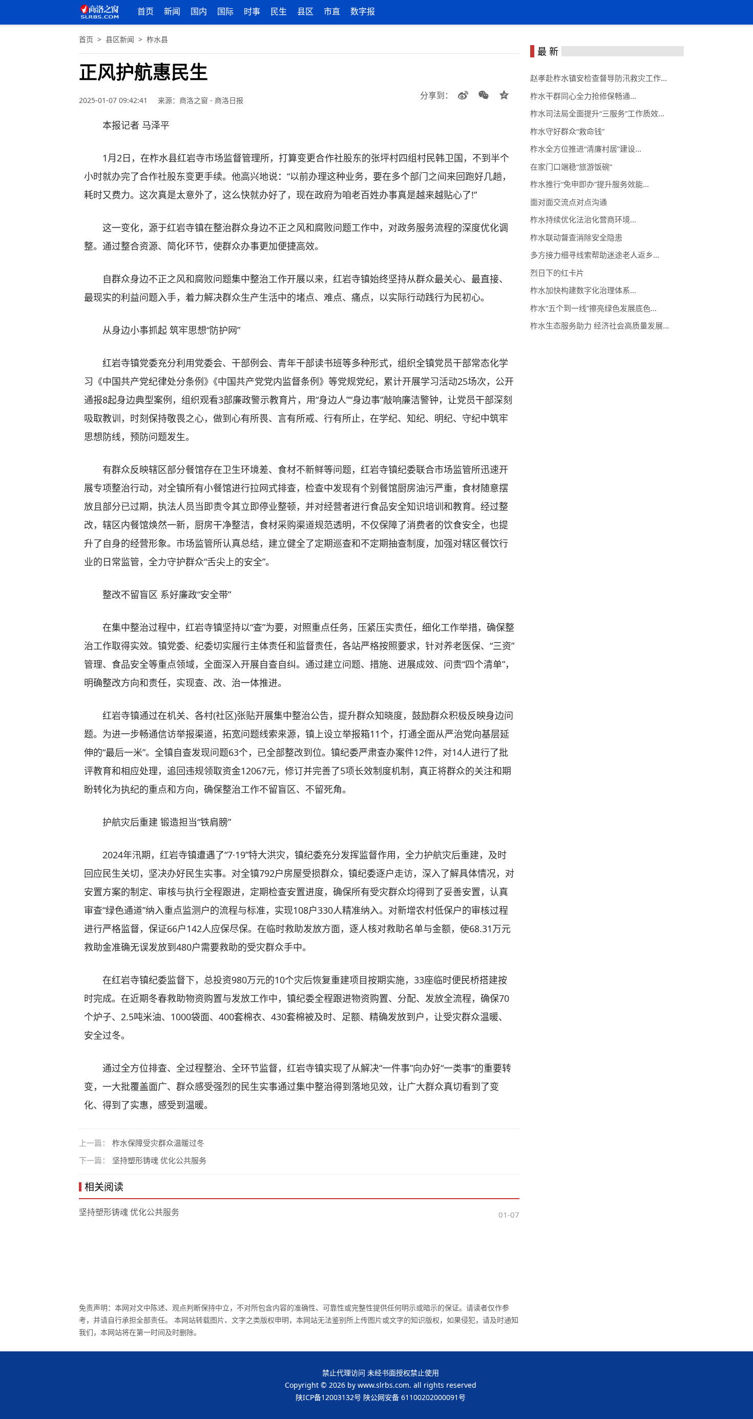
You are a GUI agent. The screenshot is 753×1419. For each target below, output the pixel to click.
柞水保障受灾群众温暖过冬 (158, 1143)
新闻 (172, 11)
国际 (225, 11)
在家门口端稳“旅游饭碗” (571, 166)
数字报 (362, 11)
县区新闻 (120, 39)
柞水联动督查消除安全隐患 (576, 237)
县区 (305, 11)
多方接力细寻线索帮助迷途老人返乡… (594, 255)
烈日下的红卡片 (557, 273)
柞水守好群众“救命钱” (567, 131)
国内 (199, 11)
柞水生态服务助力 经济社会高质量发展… (599, 325)
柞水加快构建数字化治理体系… (583, 290)
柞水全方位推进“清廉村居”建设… (585, 148)
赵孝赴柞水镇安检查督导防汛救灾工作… (598, 78)
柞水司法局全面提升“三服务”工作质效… (597, 113)
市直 (332, 11)
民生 (278, 11)
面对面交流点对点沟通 (568, 202)
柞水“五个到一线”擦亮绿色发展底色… (593, 308)
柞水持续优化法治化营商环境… (583, 219)
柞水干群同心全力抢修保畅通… (583, 96)
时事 (252, 11)
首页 (145, 11)
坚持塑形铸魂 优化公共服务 (159, 1160)
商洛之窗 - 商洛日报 (211, 100)
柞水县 (157, 39)
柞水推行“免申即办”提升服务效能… (589, 184)
